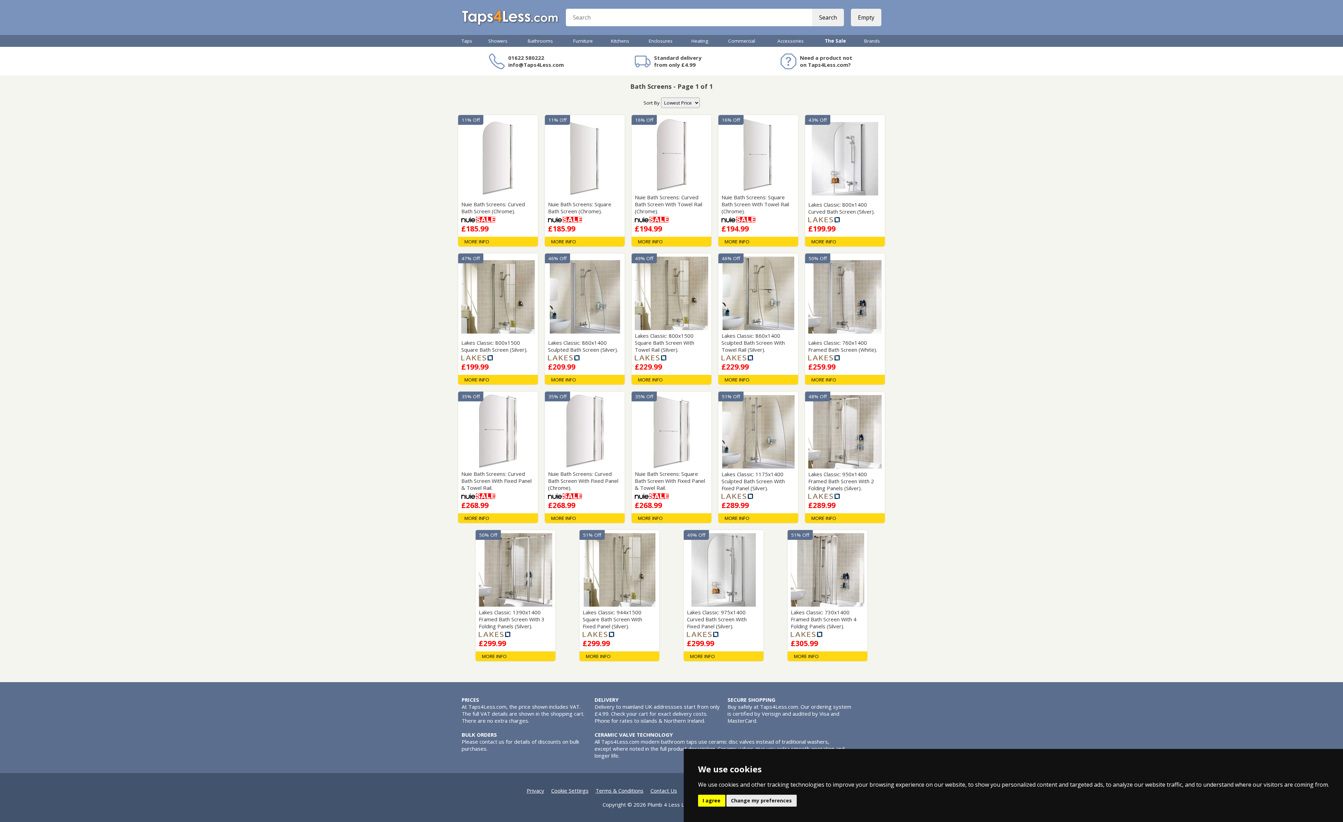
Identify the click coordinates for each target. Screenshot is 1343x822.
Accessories (790, 41)
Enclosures (661, 41)
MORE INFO (476, 241)
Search (828, 17)
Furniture (583, 41)
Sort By (652, 103)
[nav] (680, 103)
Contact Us (664, 790)
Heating (699, 41)
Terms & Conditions (620, 790)
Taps (467, 41)
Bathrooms (540, 41)
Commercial (741, 41)
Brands (872, 41)
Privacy (535, 790)
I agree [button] (711, 800)
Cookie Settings (570, 790)
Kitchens (620, 41)
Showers (497, 41)
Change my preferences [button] (761, 800)
